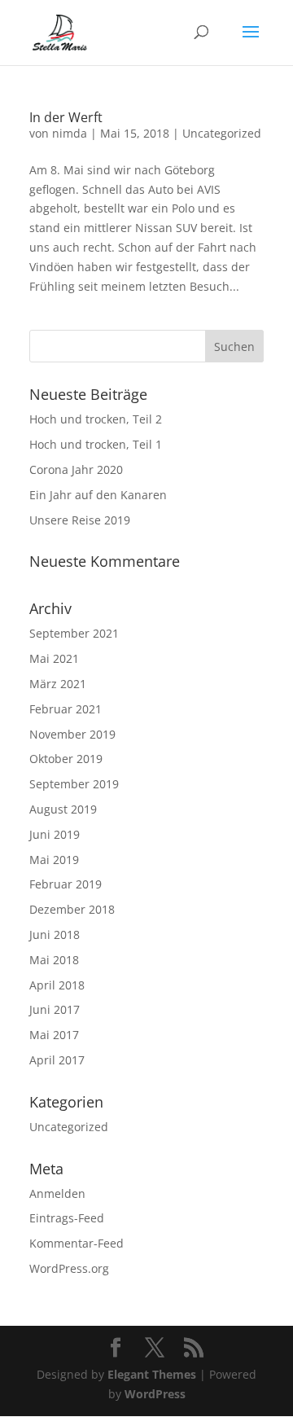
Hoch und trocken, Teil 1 (95, 444)
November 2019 (72, 734)
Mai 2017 (54, 1034)
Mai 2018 (54, 959)
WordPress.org (69, 1268)
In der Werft (66, 117)
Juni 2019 (54, 834)
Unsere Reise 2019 (79, 520)
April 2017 (57, 1060)
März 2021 (57, 683)
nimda (69, 133)
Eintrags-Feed (66, 1218)
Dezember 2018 (72, 909)
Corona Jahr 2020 (76, 469)
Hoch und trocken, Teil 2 (95, 419)
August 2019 (63, 809)
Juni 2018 (54, 934)
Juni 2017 (54, 1009)
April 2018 (57, 985)
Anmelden (57, 1193)
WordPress (155, 1394)
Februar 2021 (65, 709)
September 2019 (74, 784)
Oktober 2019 (66, 758)
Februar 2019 (65, 884)
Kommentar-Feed (76, 1243)
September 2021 (74, 633)
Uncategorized (221, 133)
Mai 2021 (54, 658)
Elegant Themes (151, 1374)
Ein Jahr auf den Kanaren (98, 494)
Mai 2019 (54, 859)
